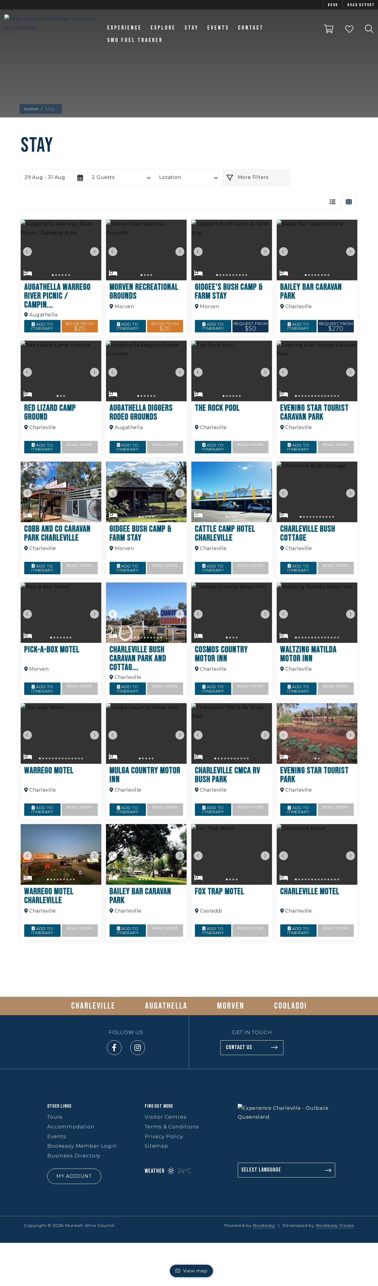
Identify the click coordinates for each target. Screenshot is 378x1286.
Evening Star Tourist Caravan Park (314, 412)
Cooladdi (290, 1006)
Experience (124, 28)
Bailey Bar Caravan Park (311, 291)
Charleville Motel (309, 891)
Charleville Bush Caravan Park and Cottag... (138, 658)
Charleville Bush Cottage (307, 533)
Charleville (93, 1006)
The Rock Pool (217, 408)
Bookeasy (264, 1225)
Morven (231, 1006)
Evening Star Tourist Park (314, 775)
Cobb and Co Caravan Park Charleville (57, 533)
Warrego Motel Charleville (49, 896)
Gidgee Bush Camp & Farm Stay (141, 533)
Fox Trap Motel (219, 891)
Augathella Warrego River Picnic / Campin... (57, 296)
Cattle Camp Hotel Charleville (225, 533)
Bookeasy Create (335, 1225)
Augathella (166, 1006)
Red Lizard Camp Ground (50, 412)
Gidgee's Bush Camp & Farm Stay (229, 291)
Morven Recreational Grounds (144, 291)
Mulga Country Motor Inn (145, 775)
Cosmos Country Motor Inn (221, 654)
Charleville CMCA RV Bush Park (227, 775)
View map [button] (194, 1271)
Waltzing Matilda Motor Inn (308, 654)
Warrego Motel (49, 770)
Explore (163, 28)
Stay (191, 28)
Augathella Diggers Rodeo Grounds (141, 412)
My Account (74, 1176)
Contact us (239, 1047)
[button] (54, 177)
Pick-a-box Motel (51, 649)
